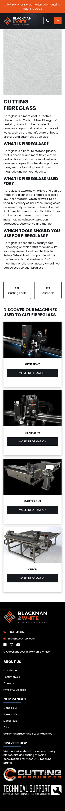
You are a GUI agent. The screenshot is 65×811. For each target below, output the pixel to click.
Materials (48, 293)
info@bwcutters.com (21, 638)
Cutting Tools (17, 293)
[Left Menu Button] (58, 20)
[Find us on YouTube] (19, 645)
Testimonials (11, 677)
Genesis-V (10, 714)
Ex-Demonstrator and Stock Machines (27, 733)
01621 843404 (16, 632)
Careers (8, 683)
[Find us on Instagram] (13, 645)
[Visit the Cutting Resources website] (32, 780)
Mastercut (10, 720)
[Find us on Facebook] (6, 645)
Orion (6, 727)
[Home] (17, 24)
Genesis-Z (10, 708)
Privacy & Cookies (14, 690)
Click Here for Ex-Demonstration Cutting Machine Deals (32, 7)
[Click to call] (47, 20)
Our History (10, 670)
